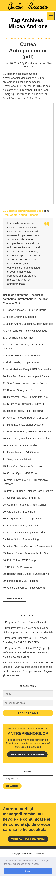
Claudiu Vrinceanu (35, 63)
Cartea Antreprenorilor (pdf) (28, 50)
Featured (44, 39)
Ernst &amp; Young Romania (20, 214)
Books (32, 39)
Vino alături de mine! (27, 754)
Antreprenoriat (16, 39)
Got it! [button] (28, 871)
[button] (41, 864)
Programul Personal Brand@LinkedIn (26, 622)
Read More (14, 598)
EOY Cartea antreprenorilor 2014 (23, 210)
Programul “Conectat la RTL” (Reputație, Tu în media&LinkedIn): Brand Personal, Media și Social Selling (27, 652)
